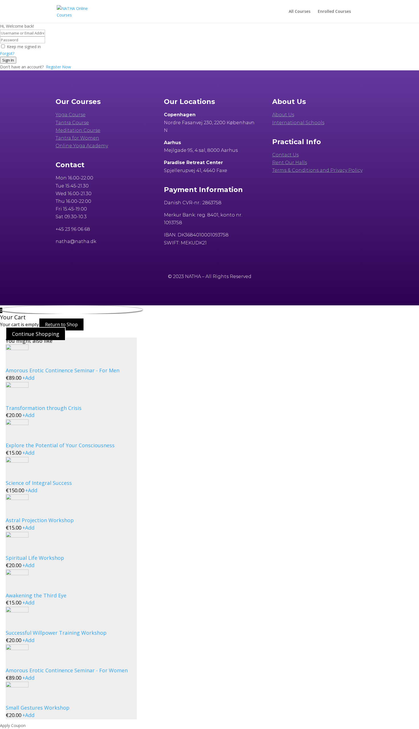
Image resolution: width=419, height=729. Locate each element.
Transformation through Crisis (44, 408)
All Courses (299, 11)
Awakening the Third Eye (36, 595)
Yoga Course (71, 114)
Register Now (58, 67)
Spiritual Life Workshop (35, 557)
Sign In (8, 60)
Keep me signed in (24, 46)
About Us (283, 114)
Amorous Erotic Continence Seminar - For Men (62, 370)
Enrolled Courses (334, 11)
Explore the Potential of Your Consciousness (60, 445)
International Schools (298, 122)
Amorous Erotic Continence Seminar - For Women (67, 670)
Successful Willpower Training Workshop (56, 632)
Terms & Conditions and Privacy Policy (317, 170)
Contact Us (285, 155)
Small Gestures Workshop (38, 707)
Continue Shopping (35, 333)
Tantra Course (72, 122)
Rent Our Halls (289, 162)
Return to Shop (61, 324)
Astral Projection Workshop (40, 520)
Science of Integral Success (39, 482)
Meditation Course (78, 130)
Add (28, 377)
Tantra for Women (77, 138)
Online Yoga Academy (82, 145)
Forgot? (7, 53)
